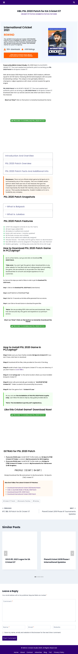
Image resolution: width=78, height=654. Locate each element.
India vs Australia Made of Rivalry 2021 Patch (21, 490)
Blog (45, 652)
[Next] (72, 553)
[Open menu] (4, 2)
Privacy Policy (59, 652)
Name (6, 627)
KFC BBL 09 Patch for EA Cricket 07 (16, 510)
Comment (8, 601)
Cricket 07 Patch (28, 14)
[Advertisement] (28, 110)
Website (57, 627)
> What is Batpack (15, 206)
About (22, 652)
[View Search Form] (74, 2)
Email (31, 627)
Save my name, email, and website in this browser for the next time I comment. (32, 632)
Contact (30, 652)
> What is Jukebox (15, 214)
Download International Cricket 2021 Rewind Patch (23, 488)
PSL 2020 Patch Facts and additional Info (26, 171)
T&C (50, 652)
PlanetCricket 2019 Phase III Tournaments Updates (59, 511)
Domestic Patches (23, 501)
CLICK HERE (19, 370)
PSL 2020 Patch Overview (18, 163)
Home (16, 652)
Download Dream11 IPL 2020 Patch (18, 492)
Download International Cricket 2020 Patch (21, 494)
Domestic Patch (42, 14)
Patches (53, 14)
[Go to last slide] (5, 553)
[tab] (35, 576)
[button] (28, 156)
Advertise (38, 652)
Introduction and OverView (19, 155)
